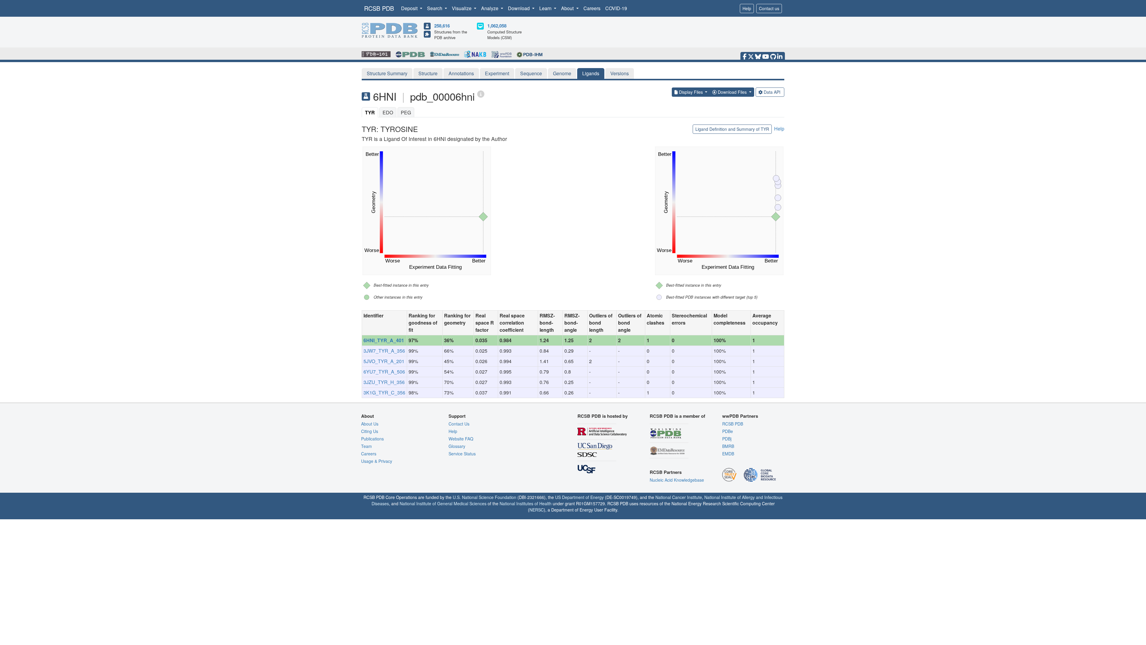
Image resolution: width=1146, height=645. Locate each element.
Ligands (590, 73)
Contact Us (459, 424)
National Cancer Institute (678, 497)
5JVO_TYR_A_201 (383, 361)
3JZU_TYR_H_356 (384, 382)
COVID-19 (616, 8)
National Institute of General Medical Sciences (443, 503)
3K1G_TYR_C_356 (384, 392)
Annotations (461, 73)
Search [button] (435, 8)
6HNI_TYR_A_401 (383, 340)
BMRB (728, 446)
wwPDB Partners (740, 416)
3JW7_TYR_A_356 (384, 350)
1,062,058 (496, 25)
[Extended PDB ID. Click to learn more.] (480, 93)
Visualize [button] (462, 8)
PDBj (726, 439)
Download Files (732, 92)
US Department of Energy (579, 497)
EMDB (728, 454)
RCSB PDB (379, 8)
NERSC (536, 510)
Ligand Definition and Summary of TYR (732, 129)
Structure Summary (387, 73)
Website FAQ (461, 439)
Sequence (531, 73)
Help (747, 8)
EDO (388, 112)
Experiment (497, 73)
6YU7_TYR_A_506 (384, 371)
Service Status (462, 454)
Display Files (691, 92)
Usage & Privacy (376, 461)
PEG (406, 112)
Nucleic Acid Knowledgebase (677, 480)
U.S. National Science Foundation (484, 497)
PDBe (727, 431)
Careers (591, 8)
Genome (562, 73)
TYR (370, 112)
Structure (428, 73)
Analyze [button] (490, 8)
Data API (772, 92)
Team (366, 446)
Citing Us (369, 431)
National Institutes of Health (526, 503)
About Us (369, 424)
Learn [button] (546, 8)
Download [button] (519, 8)
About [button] (568, 8)
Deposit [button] (410, 8)
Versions (619, 73)
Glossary (457, 446)
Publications (372, 439)
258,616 (442, 25)
